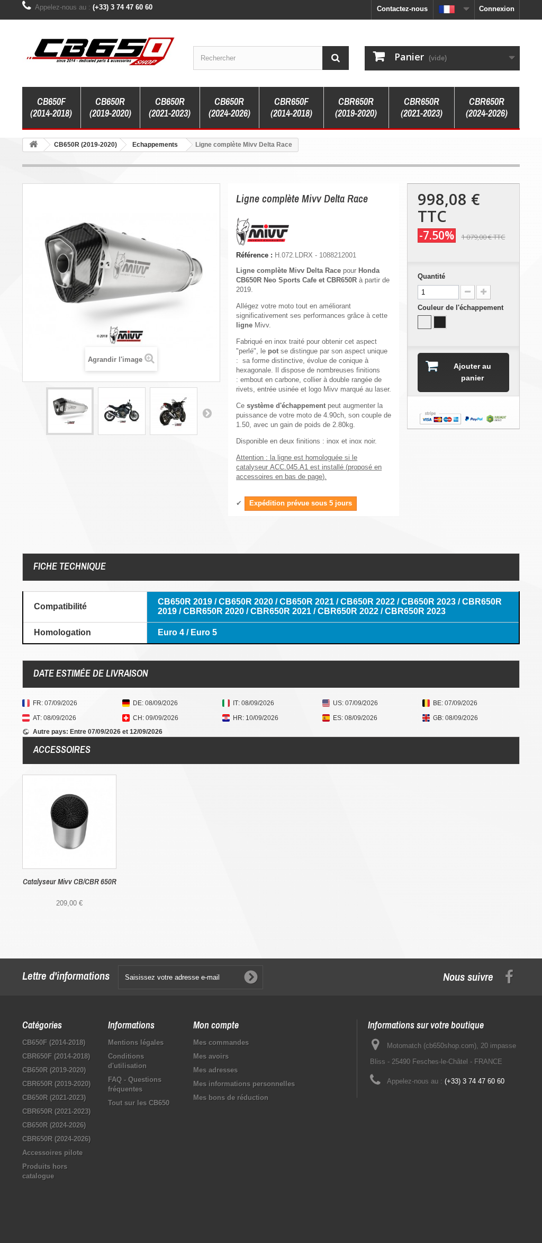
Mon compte (216, 1025)
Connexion (496, 9)
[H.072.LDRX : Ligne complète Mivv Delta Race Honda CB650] (70, 411)
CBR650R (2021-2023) (421, 107)
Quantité (431, 276)
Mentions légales (136, 1042)
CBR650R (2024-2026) (487, 107)
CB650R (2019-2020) (110, 107)
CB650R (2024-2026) (229, 107)
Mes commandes (221, 1042)
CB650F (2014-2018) (51, 107)
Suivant (207, 412)
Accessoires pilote (52, 1153)
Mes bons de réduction (230, 1098)
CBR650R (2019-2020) (356, 107)
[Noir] (440, 322)
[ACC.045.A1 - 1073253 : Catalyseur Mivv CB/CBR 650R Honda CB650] (69, 822)
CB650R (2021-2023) (170, 107)
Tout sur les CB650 (138, 1103)
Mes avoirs (211, 1056)
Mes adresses (215, 1070)
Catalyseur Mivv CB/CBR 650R (69, 881)
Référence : (254, 255)
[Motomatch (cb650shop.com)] (99, 51)
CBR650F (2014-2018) (291, 107)
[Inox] (424, 322)
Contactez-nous (402, 9)
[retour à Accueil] (33, 145)
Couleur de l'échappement (461, 308)
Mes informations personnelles (244, 1084)
